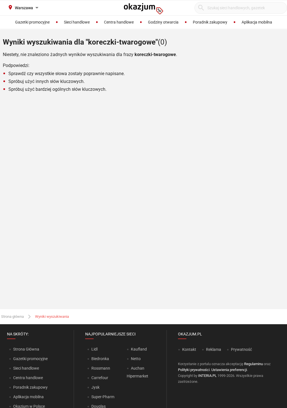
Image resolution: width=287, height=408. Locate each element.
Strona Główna (26, 349)
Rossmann (100, 368)
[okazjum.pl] (143, 8)
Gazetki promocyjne (30, 358)
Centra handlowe (28, 377)
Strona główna (12, 316)
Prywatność (241, 349)
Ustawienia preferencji (229, 370)
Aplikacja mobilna (28, 397)
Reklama (213, 349)
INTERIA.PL (207, 376)
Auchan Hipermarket (137, 372)
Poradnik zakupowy (30, 387)
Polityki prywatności (194, 370)
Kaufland (139, 349)
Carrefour (99, 377)
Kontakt (189, 349)
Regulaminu (253, 364)
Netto (136, 358)
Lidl (94, 349)
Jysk (95, 387)
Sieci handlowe (26, 368)
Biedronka (100, 358)
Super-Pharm (102, 397)
